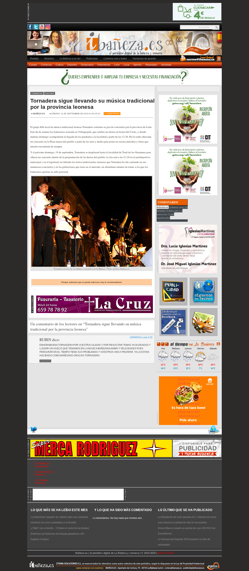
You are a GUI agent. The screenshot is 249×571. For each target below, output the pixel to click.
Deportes (72, 64)
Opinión (137, 64)
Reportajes (151, 64)
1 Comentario (112, 114)
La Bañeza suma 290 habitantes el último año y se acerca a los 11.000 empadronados (172, 212)
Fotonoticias (103, 64)
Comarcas (46, 64)
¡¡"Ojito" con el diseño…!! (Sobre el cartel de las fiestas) (60, 528)
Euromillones (42, 463)
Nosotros (49, 58)
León (117, 64)
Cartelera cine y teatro (115, 58)
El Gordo (40, 483)
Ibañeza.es (125, 45)
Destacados (87, 64)
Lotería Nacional (44, 471)
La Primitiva (41, 480)
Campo (33, 64)
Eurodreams (42, 466)
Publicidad (92, 58)
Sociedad (166, 64)
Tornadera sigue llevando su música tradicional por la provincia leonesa (92, 104)
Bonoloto (40, 474)
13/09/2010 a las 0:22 (141, 337)
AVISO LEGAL (166, 553)
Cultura (59, 64)
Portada (34, 58)
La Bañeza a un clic (70, 58)
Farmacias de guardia (144, 58)
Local (126, 64)
